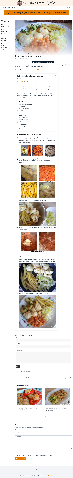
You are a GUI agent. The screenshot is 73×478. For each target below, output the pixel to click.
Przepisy (7, 7)
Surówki (3, 45)
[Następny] (68, 402)
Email (18, 343)
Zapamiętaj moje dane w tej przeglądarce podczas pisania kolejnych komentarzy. (34, 455)
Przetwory (3, 40)
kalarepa (23, 371)
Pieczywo (3, 38)
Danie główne (25, 53)
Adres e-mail (38, 452)
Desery (3, 33)
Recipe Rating (18, 429)
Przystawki (4, 42)
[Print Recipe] (55, 75)
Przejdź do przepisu (39, 62)
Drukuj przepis (50, 62)
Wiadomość (19, 350)
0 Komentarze (25, 58)
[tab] (45, 416)
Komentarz (19, 436)
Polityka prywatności (36, 473)
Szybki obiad (31, 53)
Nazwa (18, 452)
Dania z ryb (4, 28)
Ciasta (2, 24)
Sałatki (3, 43)
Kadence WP (50, 475)
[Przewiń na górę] (70, 476)
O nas (2, 7)
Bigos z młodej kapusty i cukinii (56, 408)
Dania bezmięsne (18, 53)
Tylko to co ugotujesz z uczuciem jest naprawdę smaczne (36, 12)
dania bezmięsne (39, 70)
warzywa (28, 371)
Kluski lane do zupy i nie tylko (64, 377)
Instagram (50, 70)
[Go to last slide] (18, 402)
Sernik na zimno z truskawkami (23, 377)
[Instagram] (36, 8)
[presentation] (29, 396)
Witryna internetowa (59, 452)
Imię (17, 337)
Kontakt (13, 7)
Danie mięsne (4, 31)
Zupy (2, 49)
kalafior (17, 371)
